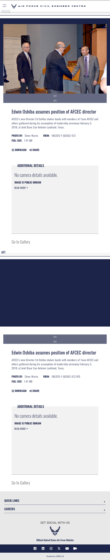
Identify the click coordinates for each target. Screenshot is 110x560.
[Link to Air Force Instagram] (51, 548)
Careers (9, 509)
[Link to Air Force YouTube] (67, 548)
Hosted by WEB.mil (55, 556)
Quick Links (11, 500)
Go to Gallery (21, 241)
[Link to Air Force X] (59, 548)
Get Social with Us (55, 522)
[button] (4, 6)
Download (20, 150)
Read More (20, 188)
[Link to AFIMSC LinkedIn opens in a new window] (43, 548)
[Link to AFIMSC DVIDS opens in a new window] (75, 548)
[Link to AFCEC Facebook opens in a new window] (35, 548)
